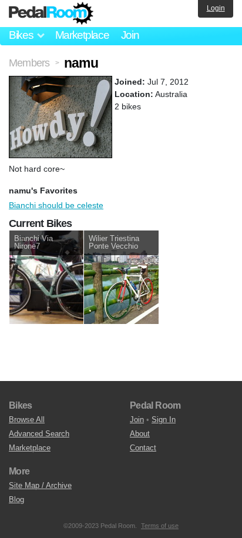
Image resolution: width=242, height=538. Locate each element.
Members (29, 63)
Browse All (27, 419)
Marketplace (82, 35)
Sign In (164, 419)
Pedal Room (51, 13)
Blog (16, 499)
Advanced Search (39, 433)
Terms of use (160, 525)
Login (216, 8)
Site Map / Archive (40, 485)
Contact (143, 447)
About (140, 433)
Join (130, 35)
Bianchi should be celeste (56, 205)
